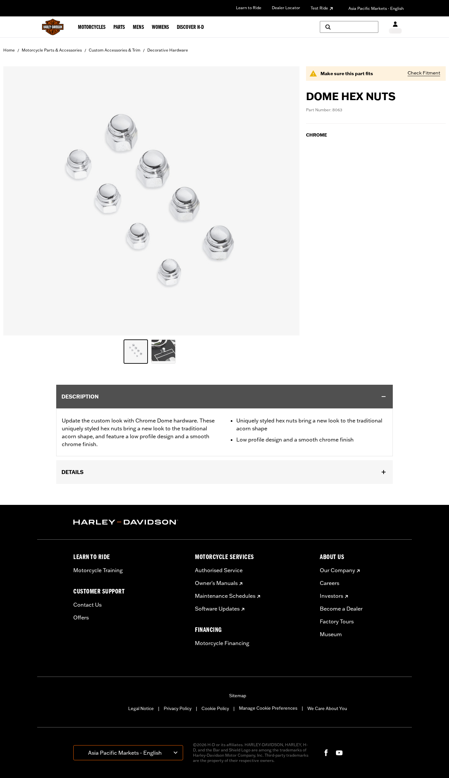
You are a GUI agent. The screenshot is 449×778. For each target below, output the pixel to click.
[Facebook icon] (326, 753)
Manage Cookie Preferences (268, 708)
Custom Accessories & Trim (114, 50)
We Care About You (327, 708)
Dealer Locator (286, 7)
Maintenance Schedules (225, 596)
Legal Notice (141, 708)
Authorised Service (219, 570)
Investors (331, 596)
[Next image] (286, 200)
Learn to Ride (248, 7)
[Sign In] (395, 27)
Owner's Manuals (216, 583)
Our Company (337, 570)
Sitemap (237, 695)
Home (9, 50)
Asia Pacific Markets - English (376, 8)
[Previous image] (16, 200)
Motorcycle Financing (222, 643)
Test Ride (319, 8)
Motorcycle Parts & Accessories (52, 50)
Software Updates (217, 608)
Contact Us (87, 604)
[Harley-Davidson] (129, 522)
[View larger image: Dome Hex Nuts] (151, 200)
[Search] (349, 27)
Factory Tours (337, 621)
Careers (329, 583)
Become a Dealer (341, 608)
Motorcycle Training (98, 570)
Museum (331, 634)
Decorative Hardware (167, 50)
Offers (81, 617)
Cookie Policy (215, 708)
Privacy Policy (178, 708)
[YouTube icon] (339, 753)
